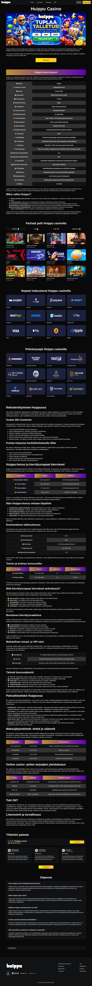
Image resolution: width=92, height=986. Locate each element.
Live (35, 229)
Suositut (14, 229)
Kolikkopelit (75, 229)
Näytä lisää (46, 867)
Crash (55, 229)
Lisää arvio (77, 842)
